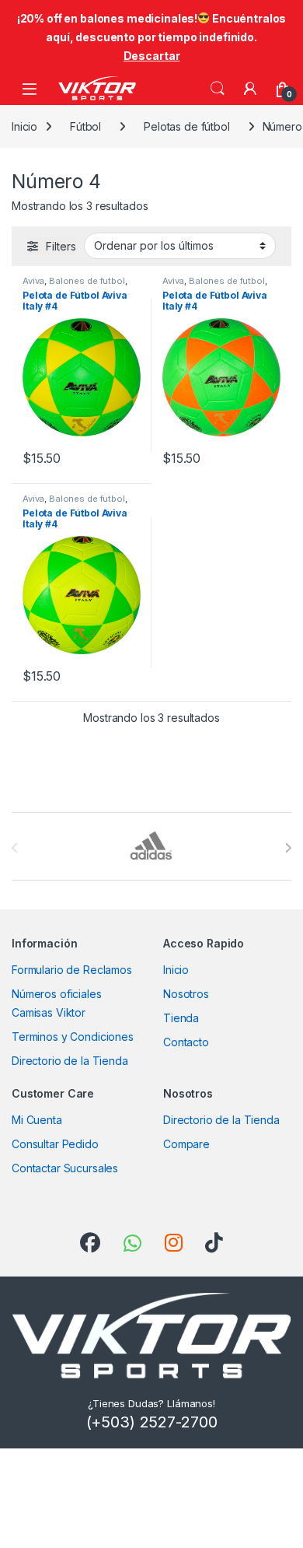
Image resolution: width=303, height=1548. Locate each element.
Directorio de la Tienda (70, 1060)
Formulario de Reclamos (72, 969)
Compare (186, 1143)
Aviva (33, 280)
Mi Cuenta (37, 1119)
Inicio (24, 126)
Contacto (186, 1042)
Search (217, 88)
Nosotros (186, 993)
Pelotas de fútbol (187, 126)
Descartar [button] (152, 55)
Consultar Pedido (55, 1143)
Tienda (181, 1017)
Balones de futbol (87, 280)
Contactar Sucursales (65, 1168)
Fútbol (85, 126)
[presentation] (287, 847)
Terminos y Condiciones (73, 1036)
